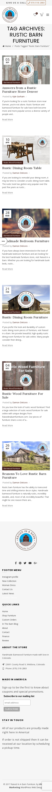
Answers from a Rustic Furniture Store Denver (20, 90)
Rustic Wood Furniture (13, 162)
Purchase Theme (9, 597)
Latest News (8, 593)
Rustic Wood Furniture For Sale (22, 395)
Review (5, 640)
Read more (7, 119)
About (5, 628)
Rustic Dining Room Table (22, 168)
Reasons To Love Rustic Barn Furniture (24, 475)
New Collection (9, 581)
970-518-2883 (37, 2)
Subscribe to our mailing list (19, 696)
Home (8, 46)
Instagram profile (10, 576)
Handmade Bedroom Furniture (25, 241)
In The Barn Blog (10, 623)
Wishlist (36, 13)
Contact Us (7, 589)
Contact (6, 632)
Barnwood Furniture (12, 82)
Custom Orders (9, 619)
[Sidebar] (3, 241)
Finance (5, 636)
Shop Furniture (9, 615)
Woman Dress (9, 585)
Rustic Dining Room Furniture (25, 317)
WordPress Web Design (32, 787)
